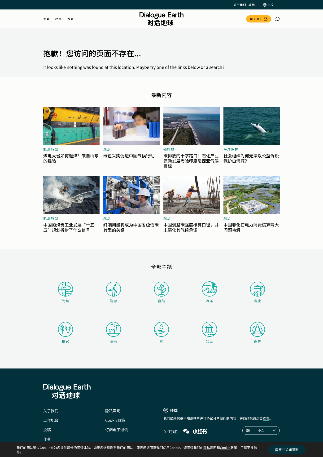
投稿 (47, 429)
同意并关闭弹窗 (286, 449)
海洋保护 (231, 149)
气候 (65, 300)
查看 (266, 418)
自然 (161, 300)
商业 (257, 300)
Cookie (225, 447)
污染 (113, 341)
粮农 (65, 341)
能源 (113, 300)
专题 (70, 19)
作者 (47, 439)
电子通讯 (256, 19)
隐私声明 (112, 410)
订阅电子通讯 (116, 429)
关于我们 (239, 4)
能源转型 (50, 149)
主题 (46, 19)
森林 (257, 341)
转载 (252, 4)
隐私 (206, 447)
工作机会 (50, 420)
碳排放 (169, 149)
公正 (209, 341)
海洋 (209, 300)
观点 (107, 149)
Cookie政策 (115, 420)
